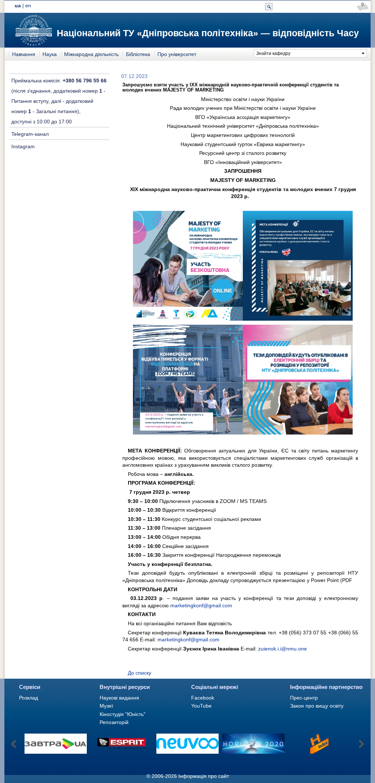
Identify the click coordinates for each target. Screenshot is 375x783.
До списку (139, 673)
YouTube (201, 706)
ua (18, 5)
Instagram (23, 146)
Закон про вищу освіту (317, 706)
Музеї (106, 706)
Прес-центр (304, 698)
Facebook (202, 698)
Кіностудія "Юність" (122, 714)
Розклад (28, 698)
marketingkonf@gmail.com (201, 605)
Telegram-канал (30, 134)
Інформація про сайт (203, 776)
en (28, 5)
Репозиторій (114, 722)
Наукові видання (119, 698)
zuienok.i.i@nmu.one (282, 649)
